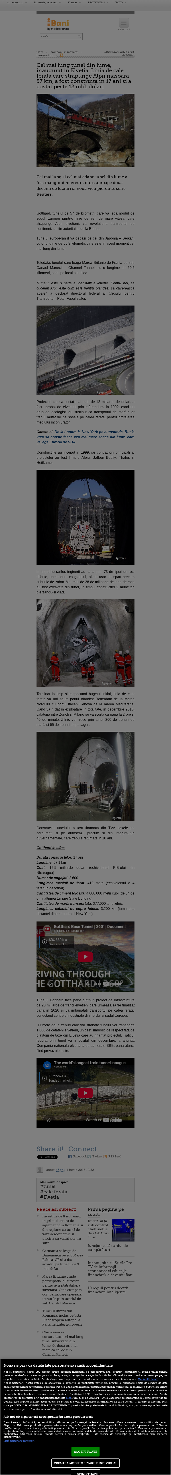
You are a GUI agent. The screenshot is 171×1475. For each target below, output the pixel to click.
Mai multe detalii (148, 1379)
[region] (85, 1417)
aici (68, 1397)
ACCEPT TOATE (85, 1451)
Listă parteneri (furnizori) (19, 1441)
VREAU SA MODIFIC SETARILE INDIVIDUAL (85, 1463)
